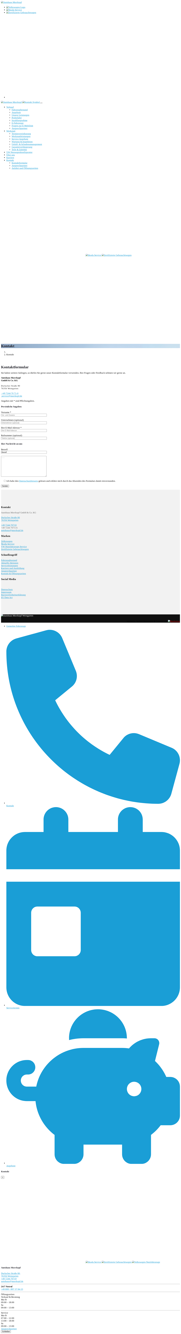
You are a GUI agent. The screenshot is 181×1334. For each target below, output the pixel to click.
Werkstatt (10, 131)
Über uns (10, 155)
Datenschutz (7, 589)
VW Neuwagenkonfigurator (19, 152)
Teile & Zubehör (19, 149)
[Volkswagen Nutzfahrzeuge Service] (36, 340)
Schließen (6, 1332)
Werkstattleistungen (21, 136)
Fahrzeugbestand (20, 110)
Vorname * (6, 412)
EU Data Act (7, 597)
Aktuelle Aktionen (9, 563)
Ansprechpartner (19, 128)
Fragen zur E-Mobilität (22, 125)
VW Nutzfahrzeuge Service (14, 546)
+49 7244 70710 (9, 525)
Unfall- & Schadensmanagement (27, 144)
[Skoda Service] (94, 255)
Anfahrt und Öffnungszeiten (25, 168)
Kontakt (10, 160)
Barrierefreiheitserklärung (13, 595)
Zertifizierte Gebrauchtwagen (15, 549)
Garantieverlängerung (22, 147)
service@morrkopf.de (11, 396)
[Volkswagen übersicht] (43, 255)
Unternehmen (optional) (12, 420)
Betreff (4, 449)
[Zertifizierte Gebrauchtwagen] (117, 255)
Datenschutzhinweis (28, 481)
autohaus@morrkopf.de (12, 530)
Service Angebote (20, 139)
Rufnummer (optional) (11, 435)
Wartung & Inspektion (22, 141)
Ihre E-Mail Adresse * (11, 427)
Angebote (16, 112)
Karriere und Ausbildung (12, 568)
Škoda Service (7, 544)
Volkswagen (6, 541)
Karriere (10, 157)
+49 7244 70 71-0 (9, 393)
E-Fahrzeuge (18, 123)
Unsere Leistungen (20, 115)
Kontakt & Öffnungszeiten (13, 573)
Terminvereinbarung (21, 133)
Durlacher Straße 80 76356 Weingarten (10, 518)
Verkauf (10, 107)
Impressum (6, 592)
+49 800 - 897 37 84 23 (12, 1289)
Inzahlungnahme (19, 120)
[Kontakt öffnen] (31, 102)
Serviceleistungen (9, 565)
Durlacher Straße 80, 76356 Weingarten (10, 1274)
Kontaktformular (19, 163)
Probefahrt (17, 117)
